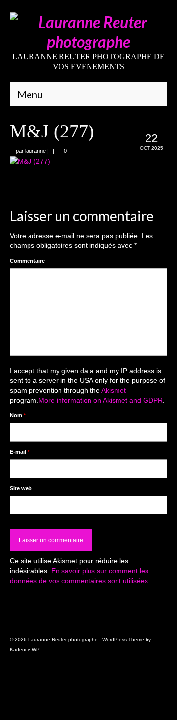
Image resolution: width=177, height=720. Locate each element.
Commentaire (27, 261)
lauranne (35, 151)
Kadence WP (25, 649)
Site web (21, 488)
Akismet (113, 390)
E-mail (20, 452)
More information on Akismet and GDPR (100, 400)
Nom (18, 415)
